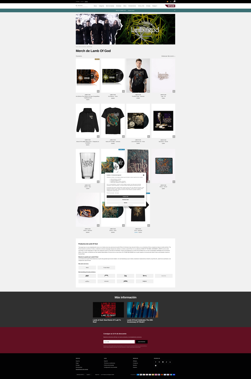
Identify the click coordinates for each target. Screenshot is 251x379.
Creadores (135, 363)
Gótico (124, 6)
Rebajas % (154, 6)
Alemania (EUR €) (80, 374)
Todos (86, 1)
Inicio (77, 46)
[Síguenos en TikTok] (166, 362)
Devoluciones (79, 367)
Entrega (77, 365)
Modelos (135, 365)
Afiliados (135, 361)
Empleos (135, 367)
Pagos (77, 363)
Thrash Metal (106, 267)
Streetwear (118, 6)
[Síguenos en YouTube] (163, 362)
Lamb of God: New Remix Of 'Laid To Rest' (107, 321)
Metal (87, 267)
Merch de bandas (110, 6)
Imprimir (106, 361)
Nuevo (95, 6)
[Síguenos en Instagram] (159, 362)
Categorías (101, 6)
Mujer (82, 1)
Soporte (78, 361)
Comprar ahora (131, 10)
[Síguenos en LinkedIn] (170, 362)
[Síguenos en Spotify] (156, 365)
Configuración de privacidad (110, 367)
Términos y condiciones (109, 363)
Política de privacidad (109, 365)
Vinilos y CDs (141, 6)
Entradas (148, 6)
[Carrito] (174, 1)
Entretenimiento (132, 6)
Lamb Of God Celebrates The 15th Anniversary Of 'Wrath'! (140, 321)
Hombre (78, 1)
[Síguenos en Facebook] (156, 362)
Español (88, 374)
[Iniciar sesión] (170, 1)
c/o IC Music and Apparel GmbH (107, 374)
